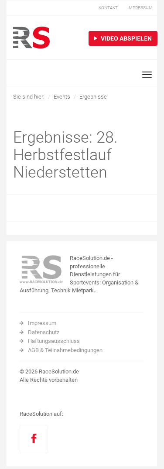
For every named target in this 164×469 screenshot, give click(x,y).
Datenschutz (43, 332)
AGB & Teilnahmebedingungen (65, 350)
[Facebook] (34, 439)
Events (62, 96)
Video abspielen (125, 38)
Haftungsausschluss (54, 341)
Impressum (42, 323)
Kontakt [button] (108, 7)
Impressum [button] (140, 7)
